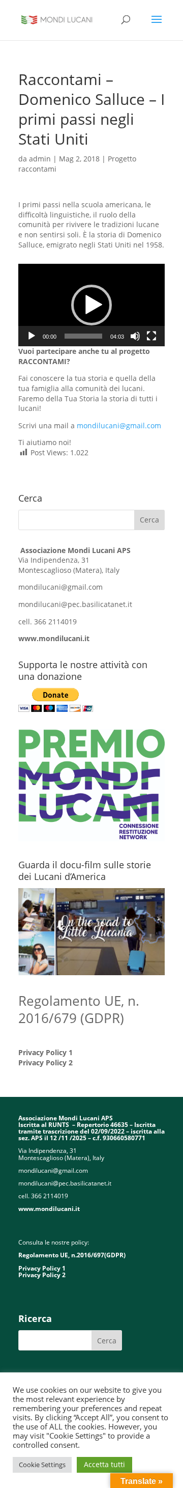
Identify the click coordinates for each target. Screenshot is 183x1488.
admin (40, 158)
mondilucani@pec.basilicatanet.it (75, 604)
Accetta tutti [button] (104, 1464)
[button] (91, 305)
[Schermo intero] (151, 336)
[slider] (83, 336)
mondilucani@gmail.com (119, 425)
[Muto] (135, 336)
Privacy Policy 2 (45, 1062)
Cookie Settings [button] (42, 1464)
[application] (91, 305)
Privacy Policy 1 (45, 1052)
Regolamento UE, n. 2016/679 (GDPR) (78, 1009)
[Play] (31, 336)
